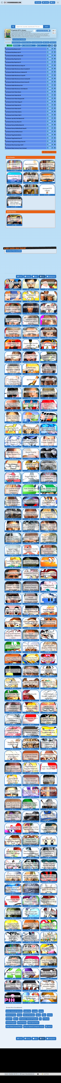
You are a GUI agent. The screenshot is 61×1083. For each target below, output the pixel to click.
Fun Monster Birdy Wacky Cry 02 (13, 49)
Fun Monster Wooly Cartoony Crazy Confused (15, 148)
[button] (34, 30)
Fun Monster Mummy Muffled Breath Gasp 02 (15, 128)
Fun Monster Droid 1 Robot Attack (13, 92)
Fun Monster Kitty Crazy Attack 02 (13, 121)
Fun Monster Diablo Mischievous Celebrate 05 (16, 72)
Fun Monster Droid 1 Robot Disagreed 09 (14, 98)
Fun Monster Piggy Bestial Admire (13, 135)
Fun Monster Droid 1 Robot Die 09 (13, 95)
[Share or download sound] (47, 49)
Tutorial (10, 45)
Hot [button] (43, 276)
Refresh (18, 46)
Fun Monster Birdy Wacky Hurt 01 (13, 52)
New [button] (36, 276)
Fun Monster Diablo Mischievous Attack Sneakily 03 (17, 69)
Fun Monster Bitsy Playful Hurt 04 (13, 59)
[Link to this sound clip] (52, 49)
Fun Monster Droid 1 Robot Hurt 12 (13, 105)
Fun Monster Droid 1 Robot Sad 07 (13, 108)
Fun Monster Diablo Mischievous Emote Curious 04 (17, 82)
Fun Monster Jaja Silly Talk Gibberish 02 (14, 118)
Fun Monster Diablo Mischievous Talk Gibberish (16, 88)
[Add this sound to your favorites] (55, 49)
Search (46, 26)
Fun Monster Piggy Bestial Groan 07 (13, 138)
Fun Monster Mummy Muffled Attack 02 (14, 125)
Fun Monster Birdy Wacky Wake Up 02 (14, 55)
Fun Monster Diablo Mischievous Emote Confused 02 (17, 78)
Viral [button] (20, 276)
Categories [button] (51, 276)
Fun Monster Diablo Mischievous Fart (14, 85)
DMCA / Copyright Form (49, 152)
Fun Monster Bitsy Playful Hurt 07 (13, 62)
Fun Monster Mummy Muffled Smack (13, 131)
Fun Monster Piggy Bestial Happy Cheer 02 (15, 141)
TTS (15, 1074)
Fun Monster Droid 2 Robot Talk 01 (13, 115)
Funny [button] (28, 276)
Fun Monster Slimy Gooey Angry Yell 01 (14, 145)
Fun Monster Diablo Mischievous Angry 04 (15, 65)
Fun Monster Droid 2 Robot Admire (13, 112)
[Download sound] (50, 49)
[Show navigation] (58, 2)
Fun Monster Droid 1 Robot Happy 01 (13, 102)
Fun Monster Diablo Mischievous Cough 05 (15, 75)
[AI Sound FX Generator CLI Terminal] (19, 1074)
